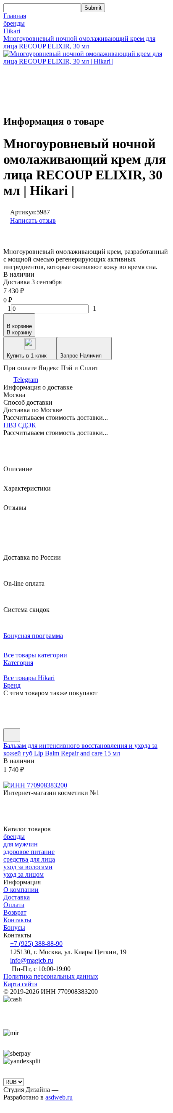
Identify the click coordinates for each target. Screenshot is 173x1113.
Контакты (17, 919)
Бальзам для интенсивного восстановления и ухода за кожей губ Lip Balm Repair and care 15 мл (80, 749)
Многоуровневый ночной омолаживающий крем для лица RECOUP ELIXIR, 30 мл (79, 42)
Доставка (16, 897)
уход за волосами (27, 866)
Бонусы (14, 927)
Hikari (11, 31)
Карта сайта (20, 984)
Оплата (13, 904)
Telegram (25, 379)
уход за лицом (23, 874)
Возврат (14, 912)
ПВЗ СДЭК (19, 425)
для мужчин (20, 844)
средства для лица (29, 859)
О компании (21, 889)
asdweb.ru (59, 1097)
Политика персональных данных (50, 976)
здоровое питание (29, 851)
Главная (14, 15)
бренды (14, 23)
